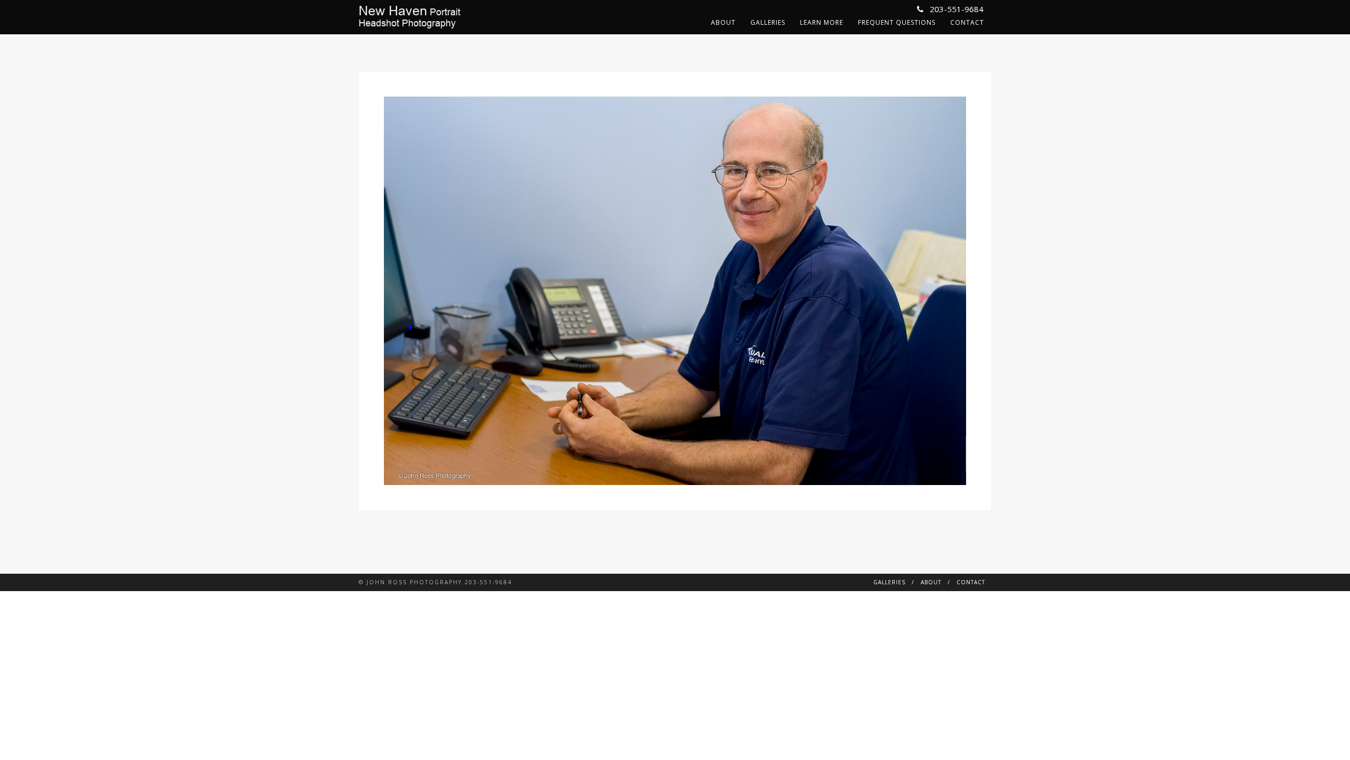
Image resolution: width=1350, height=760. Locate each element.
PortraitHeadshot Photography (409, 16)
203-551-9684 (955, 9)
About (723, 22)
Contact (967, 22)
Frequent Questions (897, 22)
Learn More (821, 22)
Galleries (767, 22)
